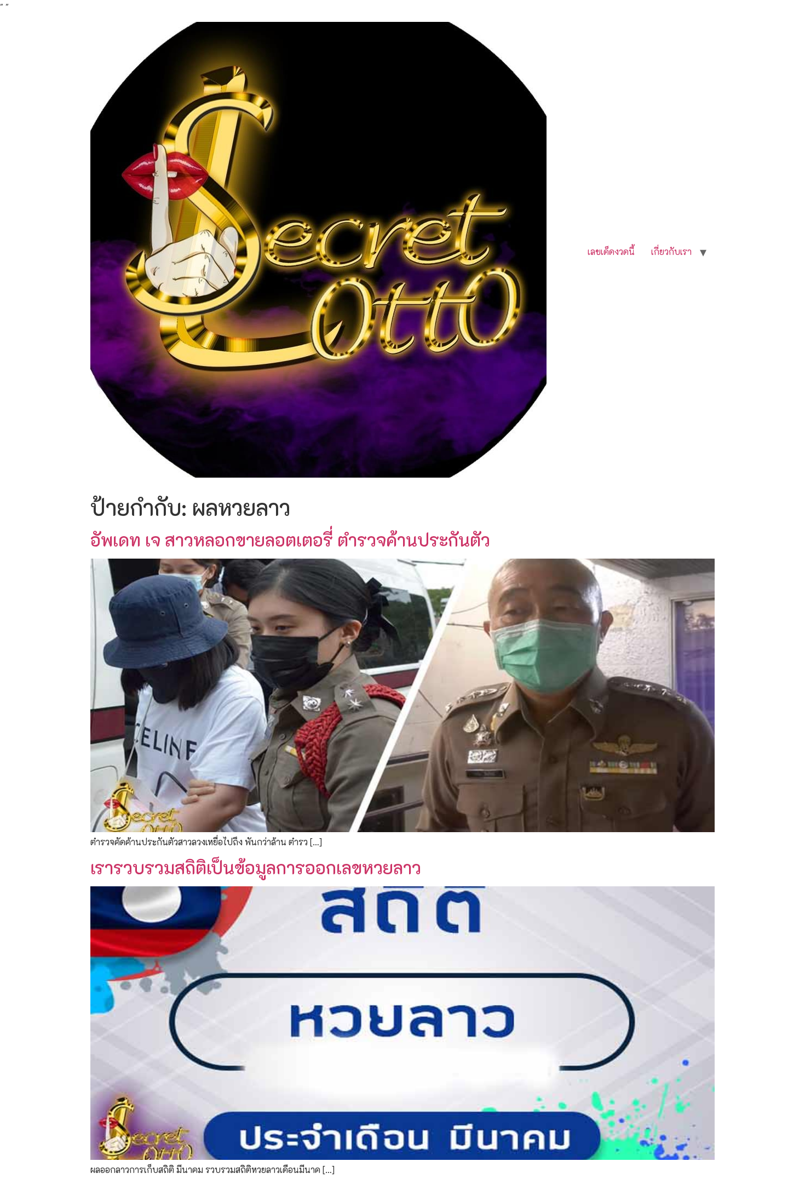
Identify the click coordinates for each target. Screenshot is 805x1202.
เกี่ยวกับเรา (671, 251)
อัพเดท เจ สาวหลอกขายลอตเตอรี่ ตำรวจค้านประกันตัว (290, 539)
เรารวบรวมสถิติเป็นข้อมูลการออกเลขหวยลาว (255, 867)
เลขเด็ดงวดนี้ (611, 251)
